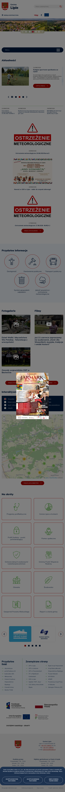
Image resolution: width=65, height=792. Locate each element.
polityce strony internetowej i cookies (41, 773)
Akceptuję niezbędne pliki (33, 780)
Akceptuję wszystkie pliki (12, 780)
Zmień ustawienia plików (53, 780)
